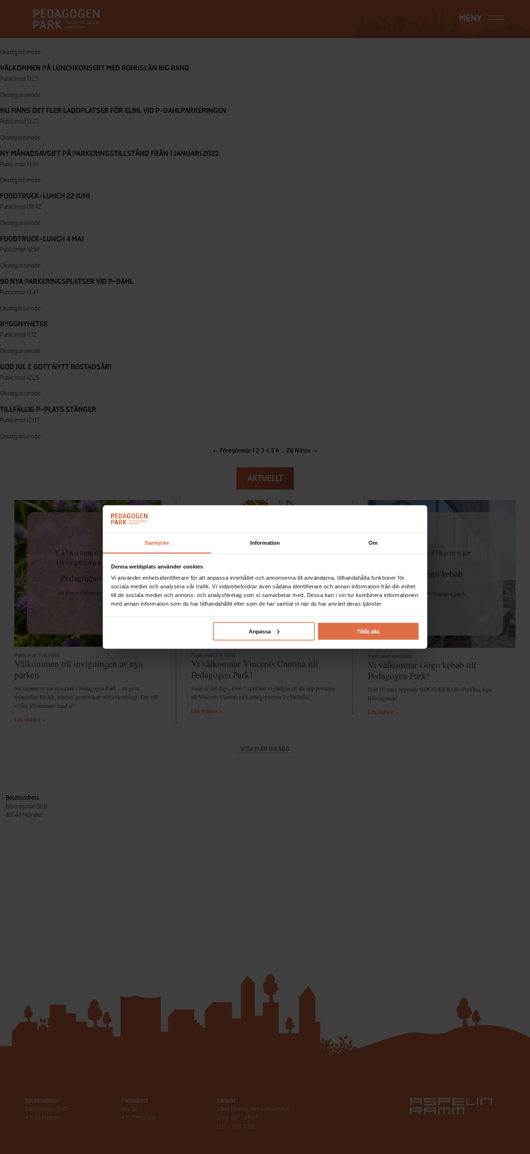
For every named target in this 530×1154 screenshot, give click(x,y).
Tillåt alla (368, 631)
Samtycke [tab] (157, 543)
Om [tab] (372, 543)
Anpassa (260, 631)
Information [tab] (265, 543)
